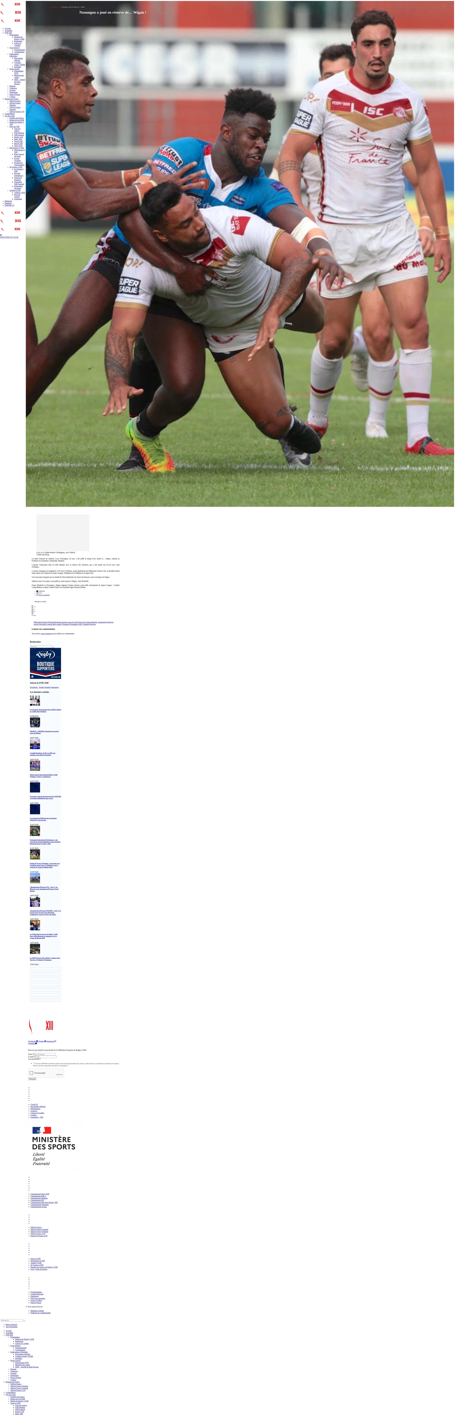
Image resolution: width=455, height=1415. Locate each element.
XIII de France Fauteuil (14, 108)
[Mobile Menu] (1, 235)
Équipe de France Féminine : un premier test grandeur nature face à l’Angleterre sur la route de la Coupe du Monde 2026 (45, 865)
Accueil (8, 28)
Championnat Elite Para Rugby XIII (44, 1186)
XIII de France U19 (16, 112)
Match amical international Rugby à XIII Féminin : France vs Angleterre (43, 776)
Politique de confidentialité (40, 1313)
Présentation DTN (22, 1363)
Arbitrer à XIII (14, 190)
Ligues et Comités (17, 44)
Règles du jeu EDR (16, 120)
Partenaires (13, 92)
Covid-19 (34, 1088)
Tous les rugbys (17, 130)
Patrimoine (18, 41)
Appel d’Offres (37, 1286)
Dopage (12, 86)
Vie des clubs (10, 116)
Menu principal (11, 1325)
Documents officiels (18, 59)
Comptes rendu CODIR (19, 64)
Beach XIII (18, 144)
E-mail (31, 1057)
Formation (18, 199)
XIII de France (14, 101)
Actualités (8, 31)
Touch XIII (18, 141)
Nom (30, 1054)
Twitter (41, 687)
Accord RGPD (34, 1059)
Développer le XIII (16, 148)
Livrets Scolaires (17, 159)
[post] (35, 705)
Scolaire (12, 90)
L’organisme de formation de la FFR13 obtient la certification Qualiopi (45, 710)
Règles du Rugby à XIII (19, 1401)
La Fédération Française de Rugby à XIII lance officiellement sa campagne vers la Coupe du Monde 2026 (44, 936)
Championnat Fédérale (39, 1181)
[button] (68, 606)
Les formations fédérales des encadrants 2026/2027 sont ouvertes (43, 819)
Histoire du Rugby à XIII (19, 38)
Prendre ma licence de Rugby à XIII (44, 1252)
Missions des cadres (22, 1365)
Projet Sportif (14, 69)
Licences (34, 1094)
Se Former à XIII (15, 167)
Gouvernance (14, 48)
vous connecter (46, 634)
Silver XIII (18, 146)
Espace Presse (14, 95)
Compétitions (10, 114)
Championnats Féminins (40, 1188)
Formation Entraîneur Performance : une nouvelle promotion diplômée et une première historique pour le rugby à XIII (45, 842)
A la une (58, 7)
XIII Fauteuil (19, 135)
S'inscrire (32, 1079)
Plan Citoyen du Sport (19, 155)
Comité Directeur (37, 1279)
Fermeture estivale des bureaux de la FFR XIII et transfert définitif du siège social (45, 797)
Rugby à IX (18, 137)
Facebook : (34, 687)
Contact (12, 97)
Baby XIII (18, 139)
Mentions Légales (37, 1311)
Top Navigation (11, 1327)
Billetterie (8, 201)
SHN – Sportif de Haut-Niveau (19, 82)
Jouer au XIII (14, 127)
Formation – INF (37, 1100)
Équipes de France (12, 99)
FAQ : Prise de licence (39, 1255)
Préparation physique (18, 187)
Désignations (36, 1092)
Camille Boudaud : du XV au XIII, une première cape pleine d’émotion (42, 754)
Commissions (19, 52)
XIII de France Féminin (14, 104)
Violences (13, 88)
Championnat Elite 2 (39, 1179)
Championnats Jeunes (39, 1190)
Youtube (47, 687)
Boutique (8, 203)
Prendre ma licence (16, 118)
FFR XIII (8, 33)
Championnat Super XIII (40, 1177)
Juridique (17, 67)
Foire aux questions (38, 1284)
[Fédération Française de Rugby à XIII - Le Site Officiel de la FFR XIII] (10, 16)
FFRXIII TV (9, 205)
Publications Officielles (14, 55)
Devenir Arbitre (17, 196)
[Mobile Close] (2, 1318)
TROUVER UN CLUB (9, 237)
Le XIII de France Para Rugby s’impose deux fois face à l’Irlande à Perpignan (45, 959)
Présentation (14, 35)
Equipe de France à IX (39, 1223)
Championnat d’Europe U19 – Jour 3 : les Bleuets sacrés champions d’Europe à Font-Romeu (44, 889)
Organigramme (19, 50)
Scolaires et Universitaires (19, 164)
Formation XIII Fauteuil (19, 183)
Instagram (55, 687)
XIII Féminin (19, 133)
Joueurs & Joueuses (18, 179)
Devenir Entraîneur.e (18, 174)
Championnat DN (38, 1184)
